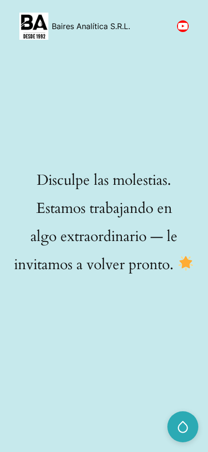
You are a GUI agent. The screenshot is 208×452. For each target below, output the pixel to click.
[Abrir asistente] (182, 426)
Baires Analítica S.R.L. (91, 26)
